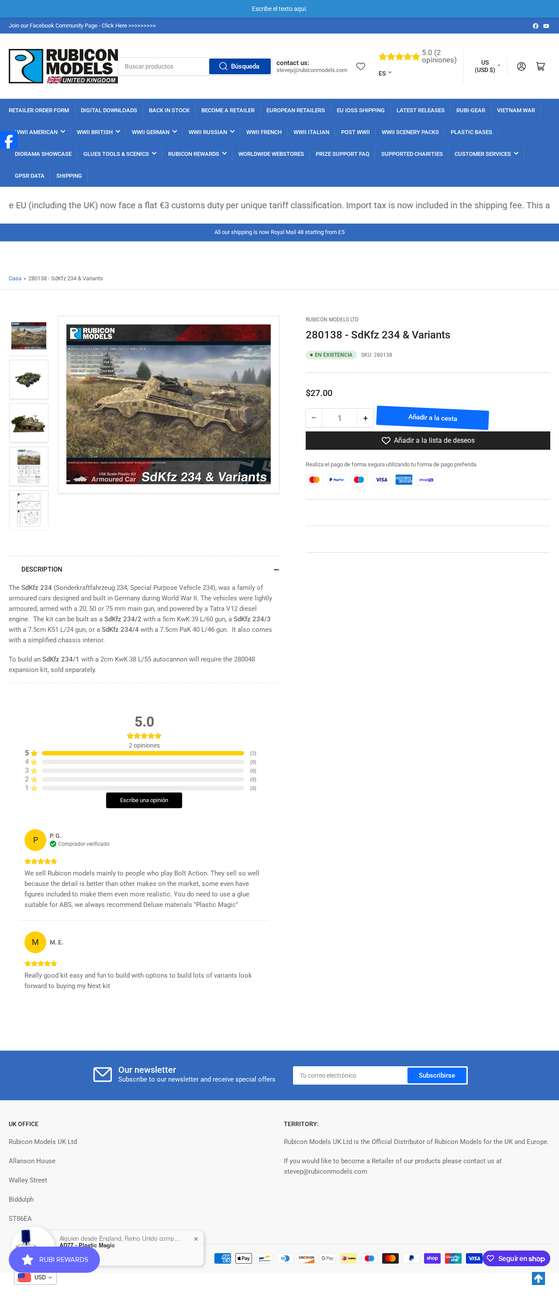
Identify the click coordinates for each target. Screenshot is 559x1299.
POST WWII (355, 132)
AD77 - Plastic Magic (87, 1244)
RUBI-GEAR (470, 110)
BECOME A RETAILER (228, 110)
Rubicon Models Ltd (332, 320)
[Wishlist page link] (360, 66)
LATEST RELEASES (421, 110)
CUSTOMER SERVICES (483, 154)
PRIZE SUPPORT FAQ (342, 154)
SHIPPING (69, 175)
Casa (15, 278)
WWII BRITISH (95, 132)
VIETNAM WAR (516, 110)
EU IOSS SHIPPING (361, 110)
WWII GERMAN (150, 132)
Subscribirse (437, 1075)
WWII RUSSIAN (208, 132)
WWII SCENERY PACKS (410, 132)
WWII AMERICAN (36, 132)
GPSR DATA (30, 175)
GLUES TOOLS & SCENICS (116, 154)
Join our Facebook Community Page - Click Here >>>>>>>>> (82, 25)
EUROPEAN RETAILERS (295, 110)
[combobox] (195, 66)
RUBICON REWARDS (193, 154)
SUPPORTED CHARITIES (412, 154)
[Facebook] (8, 139)
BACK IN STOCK (169, 110)
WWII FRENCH (264, 132)
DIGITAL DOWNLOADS (109, 110)
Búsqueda (245, 66)
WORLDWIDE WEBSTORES (271, 154)
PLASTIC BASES (471, 132)
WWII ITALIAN (311, 132)
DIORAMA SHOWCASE (43, 154)
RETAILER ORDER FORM (39, 110)
